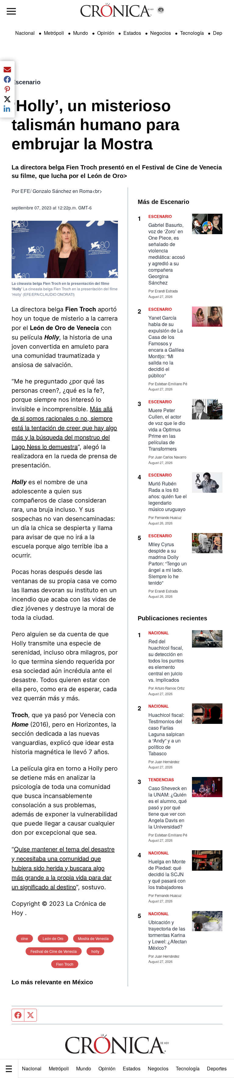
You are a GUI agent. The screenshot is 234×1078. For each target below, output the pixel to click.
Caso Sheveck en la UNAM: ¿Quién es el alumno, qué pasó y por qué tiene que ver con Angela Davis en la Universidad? (167, 807)
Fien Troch (64, 964)
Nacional (31, 1068)
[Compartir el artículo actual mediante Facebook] (7, 79)
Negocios (158, 1068)
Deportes (217, 1068)
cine (24, 938)
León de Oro (53, 938)
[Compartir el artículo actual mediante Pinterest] (7, 89)
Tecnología (188, 1068)
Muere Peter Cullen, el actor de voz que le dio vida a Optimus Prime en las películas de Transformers (166, 429)
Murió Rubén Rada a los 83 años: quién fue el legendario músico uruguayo (167, 496)
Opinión (106, 1068)
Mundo (83, 1068)
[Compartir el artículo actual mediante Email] (7, 69)
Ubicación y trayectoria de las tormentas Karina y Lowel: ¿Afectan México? (167, 935)
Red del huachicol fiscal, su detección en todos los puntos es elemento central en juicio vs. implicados (166, 660)
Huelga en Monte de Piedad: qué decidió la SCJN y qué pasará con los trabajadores (167, 874)
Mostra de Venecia (93, 938)
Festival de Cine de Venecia (53, 951)
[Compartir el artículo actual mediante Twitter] (7, 99)
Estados (131, 1068)
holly (95, 951)
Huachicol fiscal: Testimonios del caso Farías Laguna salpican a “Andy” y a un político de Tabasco (166, 734)
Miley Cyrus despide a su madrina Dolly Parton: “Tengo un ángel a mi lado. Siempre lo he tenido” (167, 563)
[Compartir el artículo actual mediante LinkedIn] (7, 109)
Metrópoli (59, 1068)
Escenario (26, 82)
